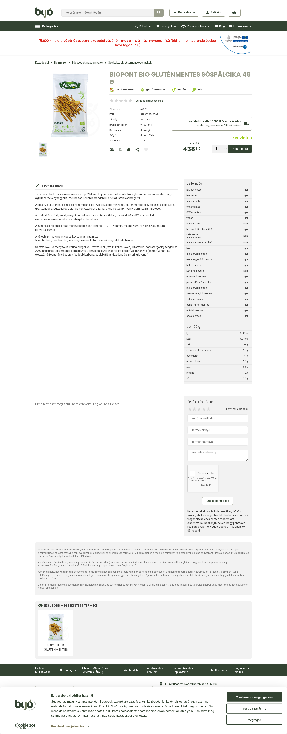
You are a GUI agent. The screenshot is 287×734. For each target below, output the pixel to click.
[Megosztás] (137, 149)
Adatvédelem (132, 670)
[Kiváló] (208, 409)
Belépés (216, 12)
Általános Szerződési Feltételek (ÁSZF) (95, 670)
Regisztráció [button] (186, 12)
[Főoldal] (45, 12)
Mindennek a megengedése (254, 697)
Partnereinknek (196, 26)
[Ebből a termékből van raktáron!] (120, 149)
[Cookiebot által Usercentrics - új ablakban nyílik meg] (25, 726)
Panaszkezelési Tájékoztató (183, 670)
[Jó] (203, 409)
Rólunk (143, 26)
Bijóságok (167, 26)
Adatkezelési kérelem (155, 670)
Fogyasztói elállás (241, 670)
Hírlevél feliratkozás (43, 670)
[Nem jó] (189, 409)
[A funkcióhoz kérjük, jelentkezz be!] (146, 149)
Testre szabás (252, 708)
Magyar (248, 12)
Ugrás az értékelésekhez (149, 100)
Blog (222, 26)
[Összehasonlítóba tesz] (111, 149)
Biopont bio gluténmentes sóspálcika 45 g (55, 647)
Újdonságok (68, 670)
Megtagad (254, 720)
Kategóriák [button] (50, 26)
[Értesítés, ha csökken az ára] (129, 149)
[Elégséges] (194, 409)
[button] (234, 13)
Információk (240, 26)
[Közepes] (199, 409)
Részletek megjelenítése (67, 726)
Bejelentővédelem (217, 670)
